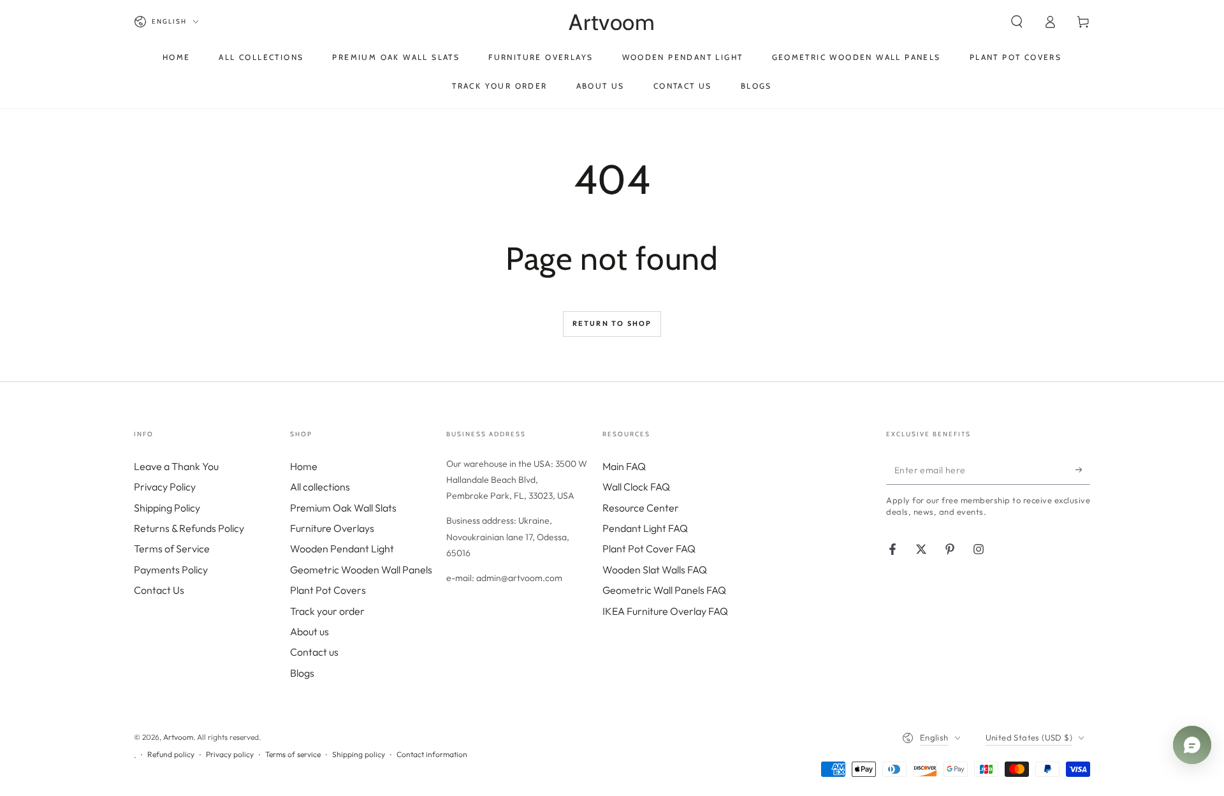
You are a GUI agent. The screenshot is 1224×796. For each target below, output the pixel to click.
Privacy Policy (165, 486)
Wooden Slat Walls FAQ (654, 569)
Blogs (302, 673)
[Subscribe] (1082, 470)
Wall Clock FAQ (636, 486)
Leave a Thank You (176, 466)
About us (309, 631)
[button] (1016, 22)
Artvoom (178, 737)
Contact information (432, 754)
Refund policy (170, 754)
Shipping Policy (167, 507)
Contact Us (159, 590)
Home (303, 466)
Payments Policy (171, 569)
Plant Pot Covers (328, 590)
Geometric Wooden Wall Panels (361, 569)
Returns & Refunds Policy (189, 528)
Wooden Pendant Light (342, 548)
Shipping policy (358, 754)
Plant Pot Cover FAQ (649, 548)
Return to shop (612, 323)
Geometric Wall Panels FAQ (664, 590)
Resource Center (640, 507)
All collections (320, 486)
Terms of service (293, 754)
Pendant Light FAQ (645, 528)
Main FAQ (624, 466)
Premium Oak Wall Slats (343, 507)
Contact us (314, 651)
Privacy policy (230, 754)
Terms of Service (172, 548)
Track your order (327, 611)
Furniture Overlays (332, 528)
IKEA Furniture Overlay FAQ (665, 611)
